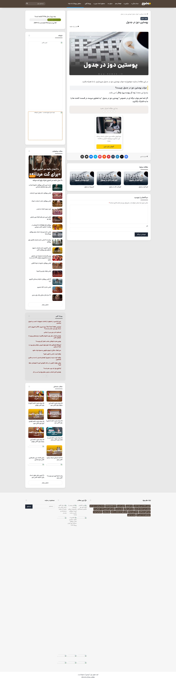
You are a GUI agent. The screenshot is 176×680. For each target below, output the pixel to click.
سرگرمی (127, 4)
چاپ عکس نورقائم (128, 509)
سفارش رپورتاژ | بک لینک (74, 4)
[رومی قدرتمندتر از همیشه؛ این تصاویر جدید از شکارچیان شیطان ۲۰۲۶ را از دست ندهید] (57, 258)
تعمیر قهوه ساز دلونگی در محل (119, 512)
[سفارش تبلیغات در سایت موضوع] (45, 125)
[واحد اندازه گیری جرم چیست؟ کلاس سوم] (54, 468)
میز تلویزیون (129, 506)
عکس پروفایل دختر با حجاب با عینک (41, 201)
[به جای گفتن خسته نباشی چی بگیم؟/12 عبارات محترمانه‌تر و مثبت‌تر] (62, 509)
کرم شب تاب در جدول (115, 187)
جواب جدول (135, 14)
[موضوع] (146, 3)
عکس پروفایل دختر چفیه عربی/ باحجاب (40, 193)
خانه (145, 14)
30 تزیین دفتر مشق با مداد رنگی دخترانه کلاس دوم (37, 476)
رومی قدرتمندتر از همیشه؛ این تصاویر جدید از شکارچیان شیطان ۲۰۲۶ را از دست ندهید (40, 258)
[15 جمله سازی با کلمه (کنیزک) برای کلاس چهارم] (36, 396)
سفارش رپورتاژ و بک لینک (88, 677)
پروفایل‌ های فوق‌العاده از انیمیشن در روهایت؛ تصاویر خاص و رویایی (41, 226)
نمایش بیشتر (45, 305)
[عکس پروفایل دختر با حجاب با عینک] (57, 203)
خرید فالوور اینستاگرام (144, 512)
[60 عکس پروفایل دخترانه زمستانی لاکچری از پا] (57, 281)
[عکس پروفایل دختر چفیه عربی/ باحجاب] (57, 195)
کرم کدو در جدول (143, 187)
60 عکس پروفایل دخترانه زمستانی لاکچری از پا (40, 280)
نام (147, 226)
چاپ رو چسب (119, 509)
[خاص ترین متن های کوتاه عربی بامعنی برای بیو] (57, 219)
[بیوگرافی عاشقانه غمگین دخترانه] (82, 520)
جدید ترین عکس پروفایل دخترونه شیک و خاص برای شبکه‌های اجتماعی (40, 186)
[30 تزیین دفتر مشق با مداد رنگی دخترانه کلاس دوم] (36, 468)
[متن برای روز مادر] (82, 658)
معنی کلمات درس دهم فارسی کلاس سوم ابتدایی (36, 459)
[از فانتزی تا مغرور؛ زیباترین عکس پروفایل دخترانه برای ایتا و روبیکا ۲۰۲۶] (72, 585)
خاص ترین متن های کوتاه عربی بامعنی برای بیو (40, 218)
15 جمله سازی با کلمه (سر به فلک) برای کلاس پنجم (54, 439)
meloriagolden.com (111, 506)
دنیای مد (110, 4)
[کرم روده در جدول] (82, 178)
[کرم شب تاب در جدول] (109, 178)
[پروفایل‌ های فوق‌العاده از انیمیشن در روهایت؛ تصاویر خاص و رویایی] (57, 227)
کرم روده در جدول (89, 187)
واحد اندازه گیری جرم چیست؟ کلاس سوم (54, 477)
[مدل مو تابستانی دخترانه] (62, 658)
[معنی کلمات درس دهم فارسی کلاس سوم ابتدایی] (36, 450)
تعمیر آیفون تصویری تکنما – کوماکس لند (104, 509)
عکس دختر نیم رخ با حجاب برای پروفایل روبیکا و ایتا (40, 233)
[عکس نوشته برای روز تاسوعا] (57, 273)
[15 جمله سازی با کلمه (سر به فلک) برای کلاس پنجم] (54, 431)
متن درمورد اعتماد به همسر (44, 209)
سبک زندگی (135, 4)
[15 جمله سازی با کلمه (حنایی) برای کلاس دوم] (54, 414)
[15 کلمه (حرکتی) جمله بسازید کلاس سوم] (54, 450)
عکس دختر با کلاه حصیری (44, 287)
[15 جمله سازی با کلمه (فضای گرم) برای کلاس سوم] (36, 414)
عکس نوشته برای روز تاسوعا (44, 271)
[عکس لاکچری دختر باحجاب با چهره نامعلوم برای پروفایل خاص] (57, 250)
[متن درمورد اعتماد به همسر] (57, 211)
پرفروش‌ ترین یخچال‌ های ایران (142, 509)
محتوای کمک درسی (100, 4)
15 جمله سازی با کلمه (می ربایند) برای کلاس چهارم (37, 441)
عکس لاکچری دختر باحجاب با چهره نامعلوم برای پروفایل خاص (41, 249)
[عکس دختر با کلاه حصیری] (57, 289)
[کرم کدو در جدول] (136, 178)
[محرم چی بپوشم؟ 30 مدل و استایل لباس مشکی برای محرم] (72, 658)
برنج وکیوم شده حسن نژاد (143, 515)
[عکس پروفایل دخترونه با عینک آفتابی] (57, 265)
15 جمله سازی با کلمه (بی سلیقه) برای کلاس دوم (55, 404)
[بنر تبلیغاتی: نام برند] (45, 76)
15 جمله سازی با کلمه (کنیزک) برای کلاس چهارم (36, 404)
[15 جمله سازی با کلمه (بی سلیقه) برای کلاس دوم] (54, 396)
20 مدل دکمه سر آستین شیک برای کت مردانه (47, 180)
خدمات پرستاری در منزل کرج (97, 506)
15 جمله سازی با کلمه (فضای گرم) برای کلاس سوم (36, 422)
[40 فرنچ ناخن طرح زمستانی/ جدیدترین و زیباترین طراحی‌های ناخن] (62, 520)
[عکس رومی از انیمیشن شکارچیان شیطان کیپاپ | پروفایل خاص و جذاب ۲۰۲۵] (72, 510)
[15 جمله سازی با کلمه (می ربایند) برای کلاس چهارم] (36, 432)
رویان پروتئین (106, 512)
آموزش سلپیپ (121, 506)
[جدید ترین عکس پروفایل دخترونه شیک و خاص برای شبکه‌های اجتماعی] (57, 187)
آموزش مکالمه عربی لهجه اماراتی (142, 506)
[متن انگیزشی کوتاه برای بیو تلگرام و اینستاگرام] (82, 507)
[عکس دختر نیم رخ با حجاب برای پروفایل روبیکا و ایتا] (57, 234)
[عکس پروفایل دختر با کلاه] (72, 665)
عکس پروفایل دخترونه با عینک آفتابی (41, 263)
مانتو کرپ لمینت (98, 512)
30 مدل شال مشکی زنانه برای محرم (41, 295)
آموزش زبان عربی (109, 146)
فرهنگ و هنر (118, 4)
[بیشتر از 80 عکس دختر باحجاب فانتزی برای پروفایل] (57, 242)
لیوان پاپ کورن (131, 515)
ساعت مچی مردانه (133, 512)
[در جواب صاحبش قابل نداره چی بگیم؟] (62, 665)
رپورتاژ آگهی (88, 4)
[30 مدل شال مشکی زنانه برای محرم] (57, 297)
